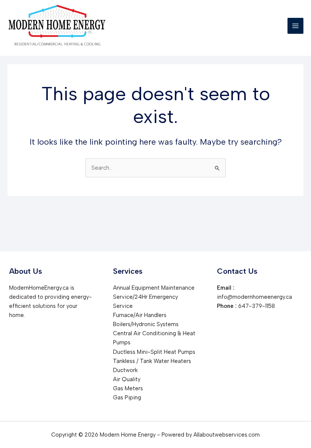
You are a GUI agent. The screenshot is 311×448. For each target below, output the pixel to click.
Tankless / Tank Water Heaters (152, 361)
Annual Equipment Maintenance (154, 287)
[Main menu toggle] (295, 26)
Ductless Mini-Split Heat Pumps (154, 352)
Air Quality (126, 379)
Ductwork (125, 370)
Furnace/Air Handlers (139, 315)
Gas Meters (128, 388)
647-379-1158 (256, 306)
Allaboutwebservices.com (226, 434)
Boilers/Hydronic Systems (146, 324)
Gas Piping (127, 397)
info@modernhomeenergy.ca (254, 296)
